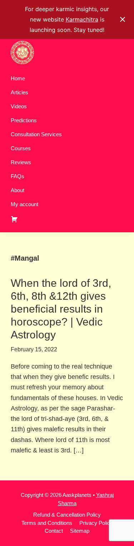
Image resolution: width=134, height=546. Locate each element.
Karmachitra (82, 19)
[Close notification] (122, 19)
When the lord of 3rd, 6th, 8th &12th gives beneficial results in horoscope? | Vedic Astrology (61, 309)
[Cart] (67, 219)
